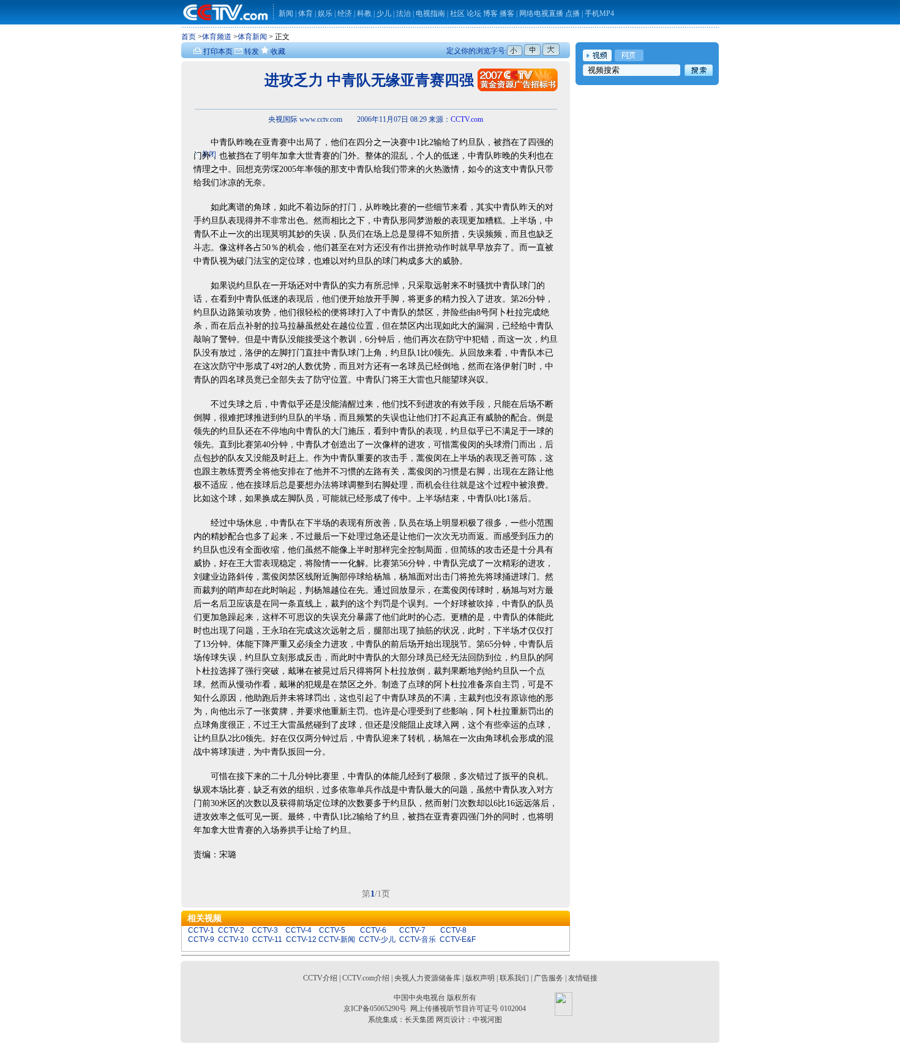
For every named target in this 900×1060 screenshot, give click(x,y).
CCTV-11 (267, 939)
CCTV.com (467, 119)
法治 (403, 13)
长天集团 (419, 1019)
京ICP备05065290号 (375, 1008)
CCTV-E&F (458, 939)
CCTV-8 (453, 930)
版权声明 (480, 978)
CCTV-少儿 (377, 939)
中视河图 (487, 1019)
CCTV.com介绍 (365, 978)
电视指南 (430, 13)
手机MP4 (599, 13)
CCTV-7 (412, 930)
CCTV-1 (201, 930)
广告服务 (548, 978)
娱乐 (325, 13)
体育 (305, 13)
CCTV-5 (332, 930)
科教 (365, 13)
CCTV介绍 (320, 978)
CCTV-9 (201, 939)
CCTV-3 (265, 930)
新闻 (286, 13)
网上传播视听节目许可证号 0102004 (468, 1008)
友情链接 (583, 978)
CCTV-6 (373, 930)
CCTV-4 (298, 930)
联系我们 (514, 978)
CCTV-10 (233, 939)
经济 (345, 13)
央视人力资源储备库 (427, 978)
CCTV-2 (231, 930)
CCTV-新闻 (336, 939)
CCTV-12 (301, 939)
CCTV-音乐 (417, 939)
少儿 (384, 13)
